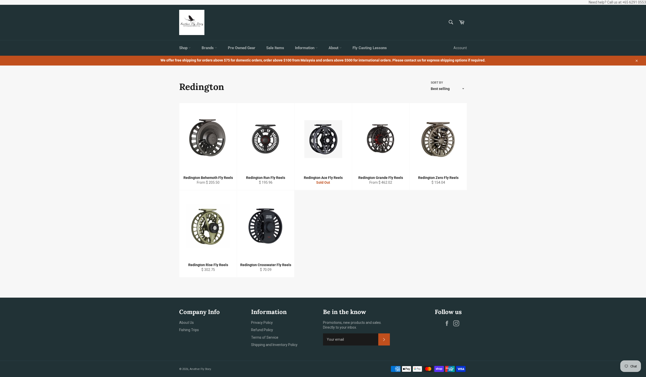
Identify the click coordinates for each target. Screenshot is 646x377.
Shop (184, 48)
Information (305, 48)
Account (460, 48)
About (334, 48)
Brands (208, 48)
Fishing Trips (189, 330)
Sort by (437, 82)
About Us (186, 323)
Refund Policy (262, 330)
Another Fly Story (200, 369)
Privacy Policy (262, 323)
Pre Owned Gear (241, 48)
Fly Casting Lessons (370, 48)
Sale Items (275, 48)
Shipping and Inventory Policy (274, 345)
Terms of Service (264, 337)
